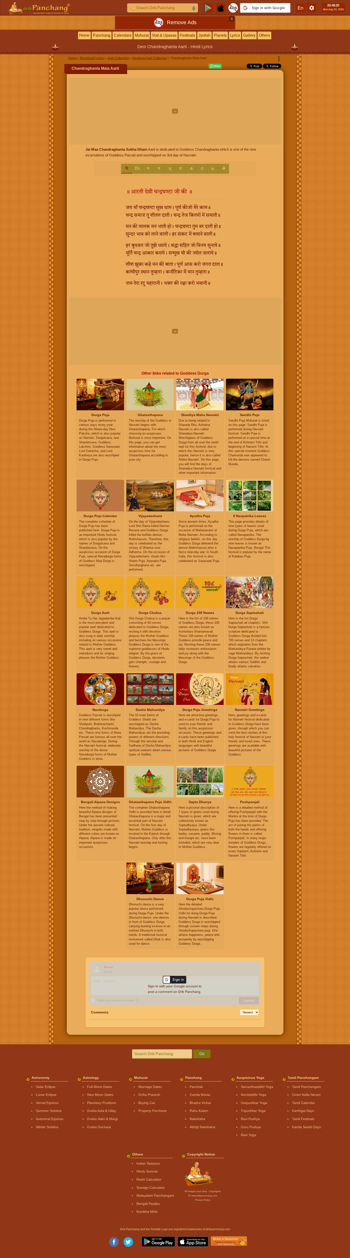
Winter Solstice (47, 1127)
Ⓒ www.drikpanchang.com (202, 1195)
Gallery (249, 35)
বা (159, 168)
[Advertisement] (175, 111)
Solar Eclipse (46, 1087)
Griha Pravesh (149, 1095)
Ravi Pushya (250, 1119)
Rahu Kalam (199, 1111)
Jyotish (204, 35)
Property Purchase (152, 1111)
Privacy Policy (202, 1200)
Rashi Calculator (148, 1179)
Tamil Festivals (303, 1119)
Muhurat (142, 35)
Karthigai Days (303, 1111)
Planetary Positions (101, 1103)
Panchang (101, 35)
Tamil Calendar (303, 1103)
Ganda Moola (200, 1095)
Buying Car (146, 1103)
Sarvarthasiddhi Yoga (257, 1087)
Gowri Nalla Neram (306, 1095)
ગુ (169, 168)
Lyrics (235, 35)
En (137, 168)
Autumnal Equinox (49, 1119)
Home (84, 35)
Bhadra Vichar (200, 1103)
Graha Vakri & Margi (102, 1119)
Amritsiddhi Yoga (253, 1095)
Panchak (196, 1087)
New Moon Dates (100, 1095)
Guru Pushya (251, 1127)
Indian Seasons (148, 1163)
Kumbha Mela (147, 1211)
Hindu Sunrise (147, 1171)
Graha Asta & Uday (101, 1111)
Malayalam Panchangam (155, 1195)
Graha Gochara (99, 1127)
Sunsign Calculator (150, 1187)
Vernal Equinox (47, 1103)
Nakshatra (197, 1119)
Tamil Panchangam (306, 1087)
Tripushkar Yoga (253, 1111)
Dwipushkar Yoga (254, 1103)
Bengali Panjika (148, 1204)
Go (201, 1054)
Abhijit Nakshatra (202, 1127)
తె (223, 168)
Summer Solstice (49, 1111)
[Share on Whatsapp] (215, 66)
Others (264, 35)
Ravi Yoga (248, 1135)
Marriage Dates (150, 1087)
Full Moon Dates (99, 1087)
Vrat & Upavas (164, 35)
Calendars (122, 35)
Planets (220, 35)
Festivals (187, 35)
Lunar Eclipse (46, 1095)
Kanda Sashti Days (306, 1127)
